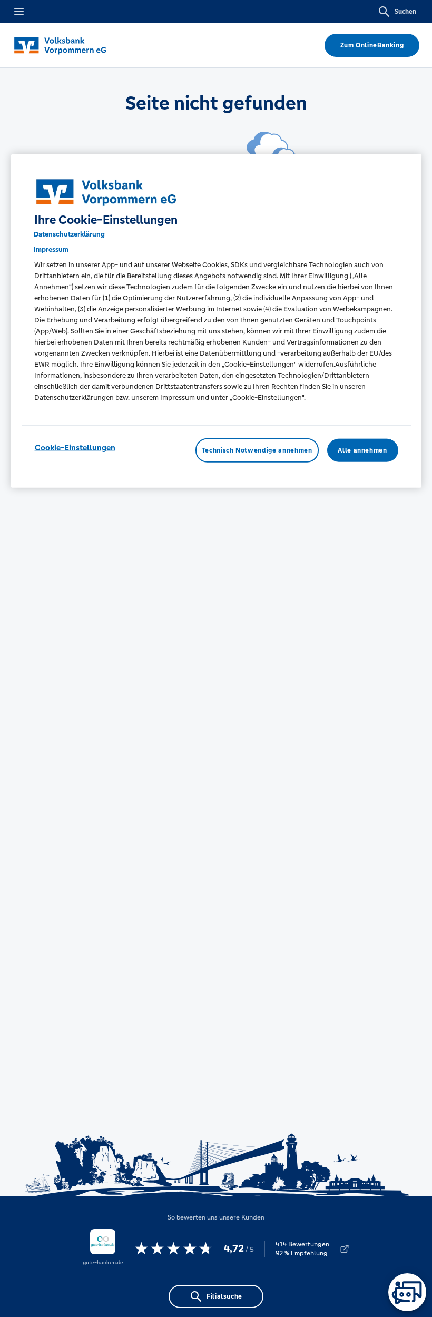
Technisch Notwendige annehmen (257, 450)
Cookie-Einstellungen (75, 448)
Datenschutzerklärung (69, 234)
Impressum (51, 249)
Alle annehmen (362, 450)
